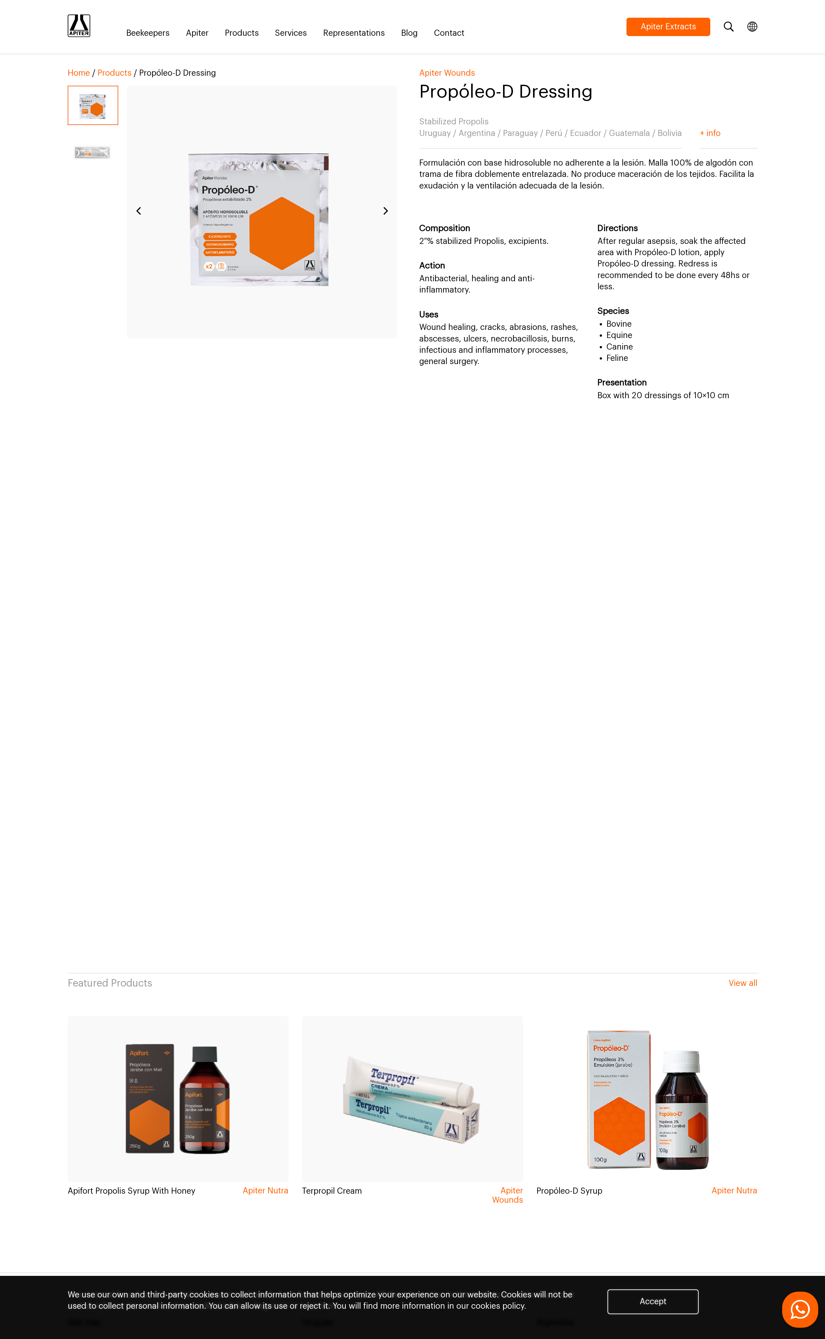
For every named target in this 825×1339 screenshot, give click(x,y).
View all (743, 983)
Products (242, 33)
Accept (653, 1301)
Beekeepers (148, 33)
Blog (409, 33)
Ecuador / (589, 133)
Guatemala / (633, 133)
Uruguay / (439, 133)
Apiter (197, 33)
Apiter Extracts (668, 27)
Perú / (558, 133)
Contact (449, 33)
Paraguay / (524, 133)
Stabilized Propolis (454, 122)
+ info (710, 133)
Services (291, 33)
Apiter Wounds (447, 73)
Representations (354, 33)
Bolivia (670, 133)
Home (79, 73)
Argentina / (481, 133)
